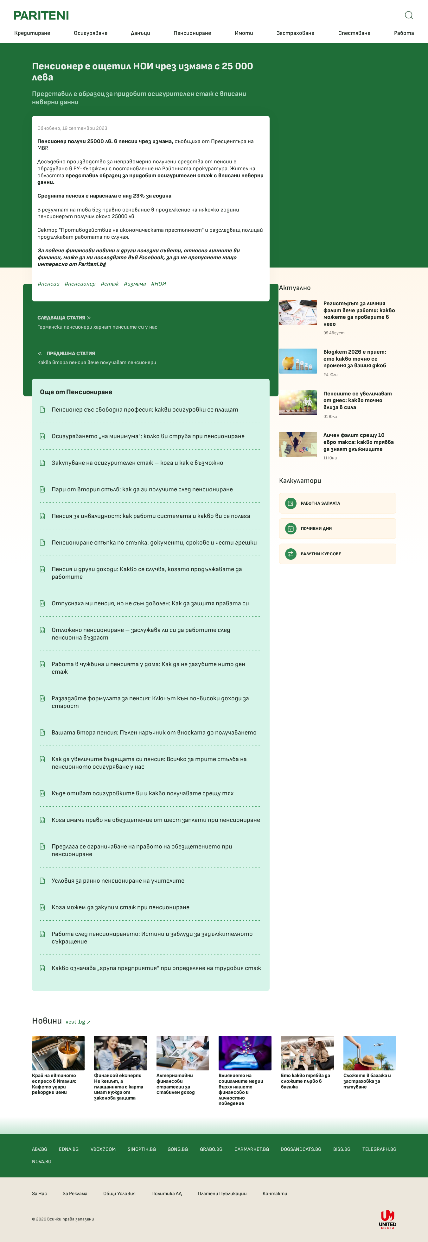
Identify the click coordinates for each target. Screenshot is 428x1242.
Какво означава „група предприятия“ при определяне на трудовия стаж (156, 968)
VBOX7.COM (103, 1149)
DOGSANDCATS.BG (301, 1149)
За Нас (39, 1194)
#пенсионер (79, 284)
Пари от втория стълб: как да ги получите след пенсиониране (142, 489)
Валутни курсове (321, 554)
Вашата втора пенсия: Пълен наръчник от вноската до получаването (154, 732)
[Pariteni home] (41, 15)
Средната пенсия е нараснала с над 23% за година (104, 195)
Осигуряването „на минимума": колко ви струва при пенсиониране (148, 436)
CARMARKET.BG (251, 1149)
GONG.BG (178, 1149)
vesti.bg (76, 1021)
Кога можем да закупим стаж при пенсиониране (120, 907)
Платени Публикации (222, 1194)
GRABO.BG (211, 1149)
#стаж (109, 284)
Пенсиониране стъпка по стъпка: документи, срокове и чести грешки (154, 542)
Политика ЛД (166, 1194)
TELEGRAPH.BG (379, 1149)
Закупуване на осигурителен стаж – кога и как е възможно (137, 463)
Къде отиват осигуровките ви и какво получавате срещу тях (143, 793)
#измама (135, 284)
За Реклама (75, 1194)
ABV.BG (39, 1149)
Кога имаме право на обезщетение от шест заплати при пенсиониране (156, 820)
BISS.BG (341, 1149)
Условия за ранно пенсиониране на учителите (118, 881)
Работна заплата (320, 503)
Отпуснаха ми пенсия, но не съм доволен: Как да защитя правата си (150, 603)
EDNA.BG (69, 1149)
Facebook (151, 257)
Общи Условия (119, 1194)
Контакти (275, 1194)
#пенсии (48, 284)
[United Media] (387, 1219)
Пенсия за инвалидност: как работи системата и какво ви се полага (151, 516)
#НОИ (158, 284)
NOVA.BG (41, 1162)
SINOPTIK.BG (142, 1149)
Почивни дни (316, 528)
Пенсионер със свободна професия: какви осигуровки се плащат (145, 409)
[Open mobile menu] (409, 15)
